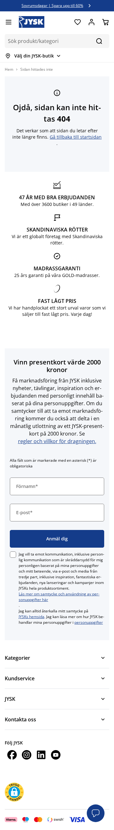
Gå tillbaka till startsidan (76, 137)
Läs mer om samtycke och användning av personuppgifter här (59, 596)
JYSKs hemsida (31, 616)
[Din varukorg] (105, 22)
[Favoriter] (77, 22)
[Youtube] (55, 755)
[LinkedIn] (41, 755)
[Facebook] (12, 755)
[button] (14, 791)
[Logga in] (91, 22)
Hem (9, 69)
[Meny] (8, 22)
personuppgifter (88, 622)
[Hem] (31, 22)
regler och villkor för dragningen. (57, 441)
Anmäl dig (57, 539)
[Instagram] (26, 755)
